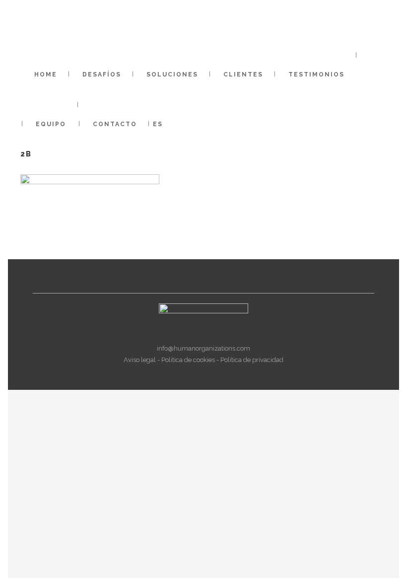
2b (26, 154)
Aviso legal (140, 360)
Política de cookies (188, 360)
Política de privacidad (251, 360)
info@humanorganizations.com (203, 348)
